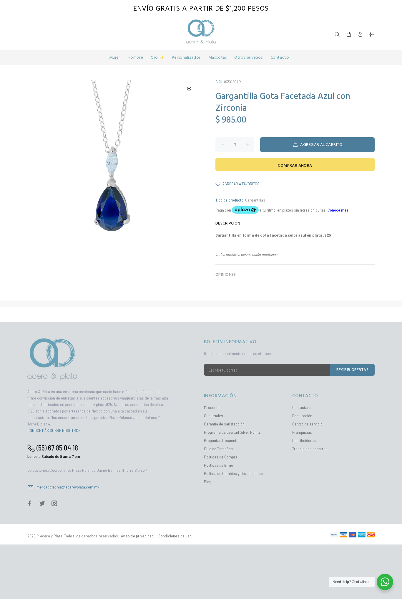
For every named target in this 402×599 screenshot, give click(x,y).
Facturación (302, 415)
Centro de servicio (307, 423)
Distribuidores (304, 440)
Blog (207, 481)
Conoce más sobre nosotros (54, 430)
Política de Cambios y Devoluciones (233, 473)
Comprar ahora (295, 165)
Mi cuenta (212, 407)
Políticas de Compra (220, 456)
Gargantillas (255, 199)
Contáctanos (302, 407)
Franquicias (302, 432)
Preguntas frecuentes (222, 440)
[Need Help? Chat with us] (385, 582)
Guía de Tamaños (218, 448)
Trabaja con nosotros (310, 448)
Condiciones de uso (175, 535)
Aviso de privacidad (137, 535)
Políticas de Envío (218, 465)
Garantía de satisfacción (224, 423)
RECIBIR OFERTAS (352, 370)
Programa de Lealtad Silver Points (232, 432)
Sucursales (213, 415)
